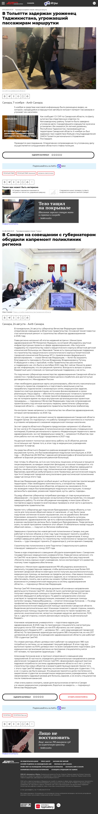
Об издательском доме (29, 761)
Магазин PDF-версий (60, 761)
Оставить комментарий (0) (78, 697)
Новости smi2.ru (10, 224)
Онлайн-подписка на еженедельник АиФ (36, 764)
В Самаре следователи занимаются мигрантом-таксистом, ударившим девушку (29, 191)
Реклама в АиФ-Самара (63, 764)
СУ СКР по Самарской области (13, 91)
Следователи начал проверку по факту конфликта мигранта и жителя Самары (74, 191)
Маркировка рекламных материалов (34, 769)
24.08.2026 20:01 (8, 231)
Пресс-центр (45, 761)
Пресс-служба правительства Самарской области (32, 312)
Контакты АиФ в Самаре (74, 767)
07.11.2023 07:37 (7, 10)
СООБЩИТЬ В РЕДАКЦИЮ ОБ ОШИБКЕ (64, 769)
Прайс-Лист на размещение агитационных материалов (41, 767)
